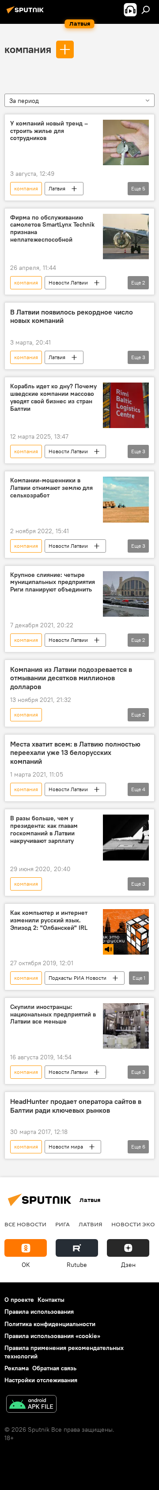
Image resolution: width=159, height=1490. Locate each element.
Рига (62, 1224)
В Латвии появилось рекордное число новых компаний (71, 316)
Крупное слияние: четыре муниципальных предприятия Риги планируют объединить (52, 582)
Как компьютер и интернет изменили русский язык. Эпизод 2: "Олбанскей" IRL (48, 920)
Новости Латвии (68, 282)
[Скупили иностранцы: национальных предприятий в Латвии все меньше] (126, 1026)
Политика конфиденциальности (49, 1324)
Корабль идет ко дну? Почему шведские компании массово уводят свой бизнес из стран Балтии (53, 397)
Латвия (57, 188)
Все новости (25, 1224)
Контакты (51, 1300)
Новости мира (66, 1146)
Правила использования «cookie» (52, 1336)
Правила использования (39, 1312)
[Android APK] (31, 1405)
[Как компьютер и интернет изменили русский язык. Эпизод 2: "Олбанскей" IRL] (126, 932)
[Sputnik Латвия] (26, 13)
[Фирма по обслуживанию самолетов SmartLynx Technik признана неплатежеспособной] (126, 237)
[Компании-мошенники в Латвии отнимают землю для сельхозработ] (126, 500)
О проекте (19, 1300)
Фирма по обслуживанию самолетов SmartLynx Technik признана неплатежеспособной (52, 228)
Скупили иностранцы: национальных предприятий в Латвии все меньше (53, 1014)
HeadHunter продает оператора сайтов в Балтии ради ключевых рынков (75, 1105)
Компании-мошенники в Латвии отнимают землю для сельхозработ (51, 488)
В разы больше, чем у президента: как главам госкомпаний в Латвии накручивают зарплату (44, 829)
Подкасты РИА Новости (77, 977)
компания (27, 49)
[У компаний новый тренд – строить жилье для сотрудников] (126, 142)
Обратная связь (54, 1368)
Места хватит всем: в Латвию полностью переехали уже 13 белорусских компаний (75, 752)
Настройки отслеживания (40, 1380)
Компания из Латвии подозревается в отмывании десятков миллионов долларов (71, 677)
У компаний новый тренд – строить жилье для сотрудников (49, 131)
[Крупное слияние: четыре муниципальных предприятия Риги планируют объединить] (126, 594)
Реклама (16, 1368)
